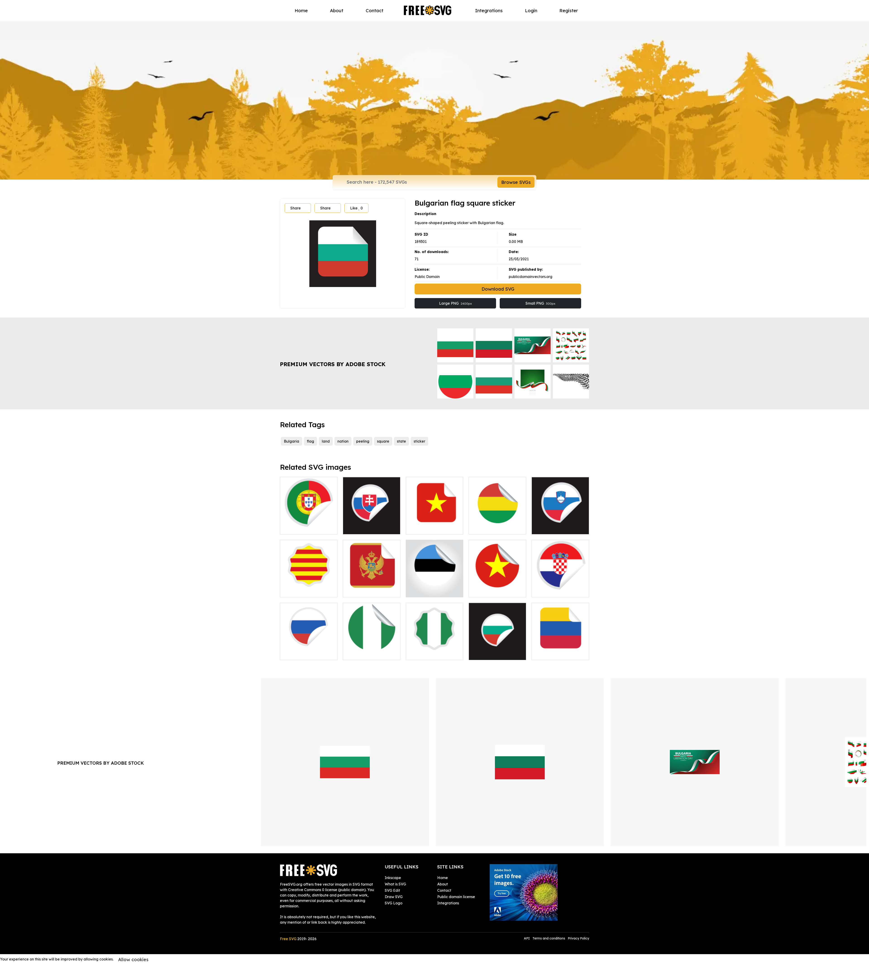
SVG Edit (392, 890)
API (527, 938)
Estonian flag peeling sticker (434, 588)
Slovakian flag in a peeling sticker (371, 525)
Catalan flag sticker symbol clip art (308, 588)
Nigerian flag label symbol (434, 654)
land (326, 441)
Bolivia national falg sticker (497, 525)
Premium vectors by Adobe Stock (332, 364)
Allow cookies (133, 959)
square (383, 441)
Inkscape (393, 877)
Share (295, 208)
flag (310, 441)
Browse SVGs (516, 182)
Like (356, 208)
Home (301, 10)
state (401, 441)
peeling (362, 441)
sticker (419, 441)
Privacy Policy (578, 938)
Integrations (489, 10)
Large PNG (455, 303)
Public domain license (456, 896)
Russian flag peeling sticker (309, 651)
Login (531, 10)
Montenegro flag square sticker (371, 588)
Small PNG (540, 303)
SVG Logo (393, 903)
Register (568, 10)
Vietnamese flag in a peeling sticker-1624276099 (434, 522)
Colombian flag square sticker (560, 651)
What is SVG (395, 884)
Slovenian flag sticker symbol (560, 525)
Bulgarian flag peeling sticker (497, 651)
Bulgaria (291, 441)
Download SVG (498, 289)
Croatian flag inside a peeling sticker (560, 588)
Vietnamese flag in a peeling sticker (497, 588)
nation (343, 441)
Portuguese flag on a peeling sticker (308, 525)
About (336, 10)
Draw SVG (394, 896)
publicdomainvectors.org (530, 276)
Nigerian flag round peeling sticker (371, 651)
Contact (374, 10)
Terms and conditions (548, 938)
